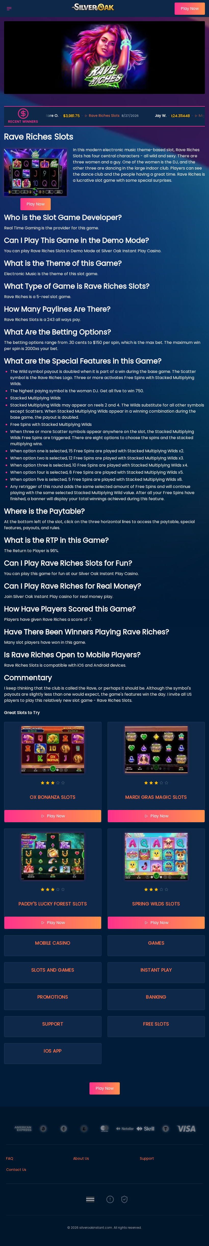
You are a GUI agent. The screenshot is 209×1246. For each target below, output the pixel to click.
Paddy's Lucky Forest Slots (53, 904)
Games (156, 943)
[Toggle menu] (9, 9)
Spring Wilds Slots (156, 904)
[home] (94, 13)
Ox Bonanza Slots (52, 797)
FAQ (9, 1158)
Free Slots (156, 1024)
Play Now (190, 8)
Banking (156, 997)
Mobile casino (52, 943)
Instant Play (156, 970)
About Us (81, 1158)
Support (52, 1024)
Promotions (52, 997)
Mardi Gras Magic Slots (156, 797)
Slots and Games (52, 970)
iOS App (52, 1051)
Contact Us (16, 1169)
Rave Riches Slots (86, 115)
